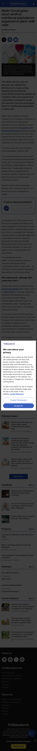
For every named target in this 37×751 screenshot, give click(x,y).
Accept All (18, 406)
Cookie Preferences (18, 400)
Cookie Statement (17, 394)
